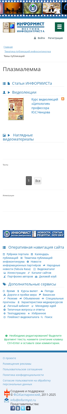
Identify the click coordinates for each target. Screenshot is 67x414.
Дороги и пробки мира (22, 294)
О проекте (9, 358)
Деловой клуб (47, 276)
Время (11, 291)
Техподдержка (16, 313)
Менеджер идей (45, 306)
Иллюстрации (16, 272)
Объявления (31, 298)
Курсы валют (29, 291)
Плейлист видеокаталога (23, 317)
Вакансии (49, 294)
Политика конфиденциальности (23, 375)
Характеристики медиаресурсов (42, 302)
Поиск (48, 317)
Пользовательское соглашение (22, 369)
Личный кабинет (18, 306)
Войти (41, 38)
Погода (49, 291)
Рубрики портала (18, 254)
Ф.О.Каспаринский (27, 395)
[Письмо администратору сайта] (6, 400)
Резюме (12, 298)
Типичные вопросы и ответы (26, 309)
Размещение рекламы (17, 363)
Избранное (39, 313)
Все (37, 181)
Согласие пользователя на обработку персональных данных (27, 382)
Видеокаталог (46, 269)
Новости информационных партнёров (22, 263)
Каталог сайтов (41, 272)
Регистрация (55, 38)
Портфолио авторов (20, 276)
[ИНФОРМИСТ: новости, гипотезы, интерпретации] (33, 234)
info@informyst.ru (23, 400)
